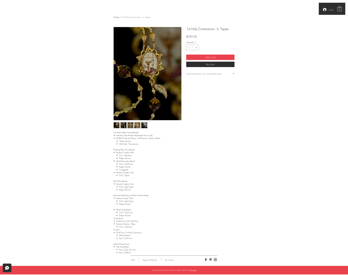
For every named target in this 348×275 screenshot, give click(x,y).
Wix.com (193, 270)
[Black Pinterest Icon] (210, 260)
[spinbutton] (192, 47)
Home (116, 17)
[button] (339, 8)
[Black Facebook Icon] (206, 260)
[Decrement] (188, 47)
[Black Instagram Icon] (215, 260)
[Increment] (196, 47)
